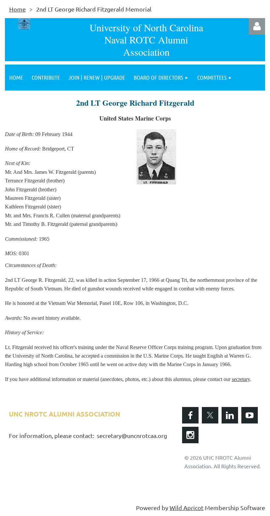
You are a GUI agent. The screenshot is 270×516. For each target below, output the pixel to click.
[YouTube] (249, 415)
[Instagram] (190, 435)
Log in (257, 26)
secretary (241, 379)
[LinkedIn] (230, 415)
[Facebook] (190, 415)
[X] (210, 415)
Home (17, 9)
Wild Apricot (186, 507)
